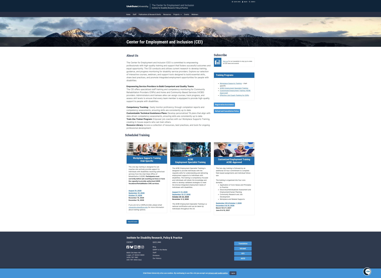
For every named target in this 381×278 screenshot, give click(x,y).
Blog (154, 247)
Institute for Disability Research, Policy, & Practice (170, 8)
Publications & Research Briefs (150, 14)
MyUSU (245, 1)
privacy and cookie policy (217, 273)
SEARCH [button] (253, 1)
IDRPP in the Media (160, 250)
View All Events (132, 222)
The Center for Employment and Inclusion (173, 5)
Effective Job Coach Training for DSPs (234, 95)
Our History (157, 258)
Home (128, 14)
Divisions (156, 255)
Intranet (243, 248)
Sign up (225, 61)
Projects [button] (176, 14)
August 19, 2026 (135, 191)
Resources (167, 14)
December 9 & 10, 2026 (225, 205)
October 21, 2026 (135, 195)
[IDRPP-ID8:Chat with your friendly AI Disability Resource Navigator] (367, 271)
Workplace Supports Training (231, 83)
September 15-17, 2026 (181, 194)
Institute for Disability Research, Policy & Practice (154, 237)
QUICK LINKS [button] (237, 1)
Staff (134, 14)
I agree (233, 273)
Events (186, 14)
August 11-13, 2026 (180, 192)
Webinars (194, 14)
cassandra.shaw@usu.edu (138, 207)
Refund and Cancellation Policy (227, 111)
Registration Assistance (224, 105)
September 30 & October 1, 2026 (229, 203)
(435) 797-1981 (132, 257)
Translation (243, 243)
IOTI (242, 253)
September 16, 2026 (137, 193)
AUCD (243, 258)
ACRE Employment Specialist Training (234, 88)
